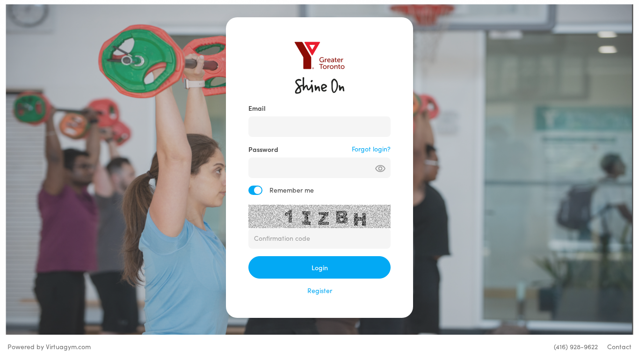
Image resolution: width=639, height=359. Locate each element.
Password (263, 149)
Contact (619, 346)
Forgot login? (371, 148)
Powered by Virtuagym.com (49, 346)
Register (319, 290)
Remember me (291, 190)
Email (257, 108)
